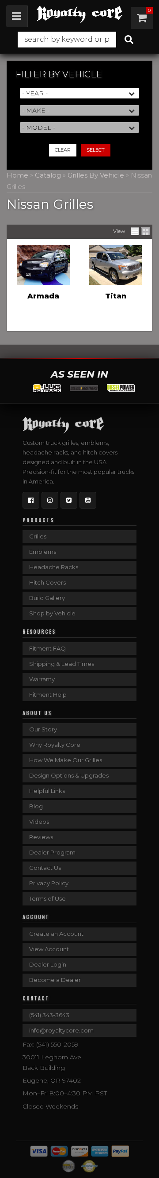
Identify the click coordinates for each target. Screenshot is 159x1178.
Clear (63, 150)
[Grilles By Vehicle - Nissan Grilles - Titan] (115, 265)
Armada (43, 296)
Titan (115, 296)
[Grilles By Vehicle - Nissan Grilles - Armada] (43, 265)
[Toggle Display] (140, 231)
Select (96, 150)
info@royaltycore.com (61, 1030)
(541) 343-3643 (49, 1014)
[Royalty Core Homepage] (79, 14)
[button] (79, 39)
